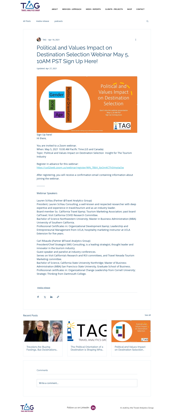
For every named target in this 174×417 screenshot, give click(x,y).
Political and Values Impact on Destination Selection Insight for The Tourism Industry (130, 348)
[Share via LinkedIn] (51, 297)
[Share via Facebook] (38, 297)
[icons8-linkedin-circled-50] (93, 407)
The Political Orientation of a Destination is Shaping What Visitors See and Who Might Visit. (87, 348)
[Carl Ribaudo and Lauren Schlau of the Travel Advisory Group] (43, 331)
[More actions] (135, 39)
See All (148, 315)
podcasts (59, 21)
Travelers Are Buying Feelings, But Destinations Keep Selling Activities (41, 348)
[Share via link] (58, 297)
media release (42, 21)
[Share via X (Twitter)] (44, 297)
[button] (147, 21)
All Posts (27, 21)
